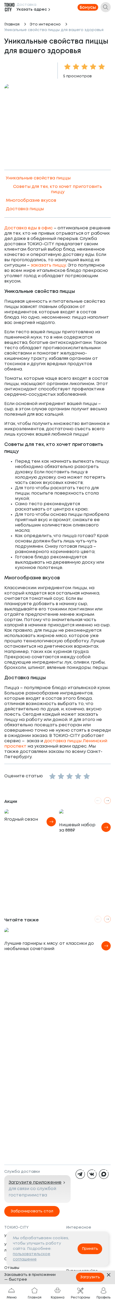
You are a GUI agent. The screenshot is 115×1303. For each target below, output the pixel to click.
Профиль (103, 1297)
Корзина (57, 1297)
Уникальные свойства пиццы (38, 178)
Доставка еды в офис (28, 228)
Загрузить (90, 1277)
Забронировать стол (32, 1211)
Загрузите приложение (35, 1182)
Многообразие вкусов (31, 201)
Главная (12, 24)
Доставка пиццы (25, 209)
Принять (90, 1248)
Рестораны (80, 1297)
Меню (12, 1297)
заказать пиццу (48, 265)
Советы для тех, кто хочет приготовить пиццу (57, 189)
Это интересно (45, 24)
